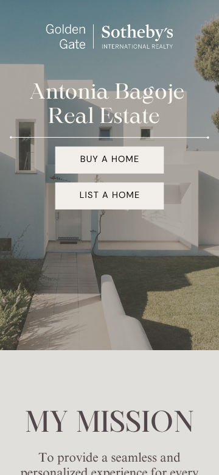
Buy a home (110, 159)
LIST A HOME (110, 195)
